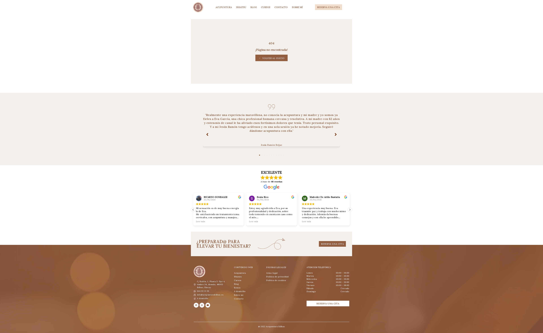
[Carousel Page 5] (269, 155)
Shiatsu (241, 7)
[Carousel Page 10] (281, 155)
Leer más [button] (200, 221)
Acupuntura (224, 7)
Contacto (281, 7)
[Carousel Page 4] (266, 155)
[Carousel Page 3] (264, 155)
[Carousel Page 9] (278, 155)
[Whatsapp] (202, 305)
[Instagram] (196, 305)
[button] (350, 210)
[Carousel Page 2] (261, 155)
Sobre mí (297, 7)
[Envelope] (207, 305)
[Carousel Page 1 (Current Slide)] (259, 155)
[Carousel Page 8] (276, 155)
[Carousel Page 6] (271, 155)
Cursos (265, 7)
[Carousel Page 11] (283, 155)
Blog (253, 7)
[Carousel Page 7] (273, 155)
